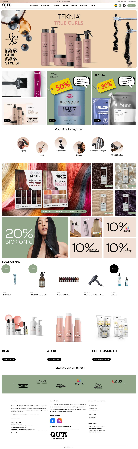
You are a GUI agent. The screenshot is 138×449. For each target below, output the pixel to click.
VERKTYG (65, 5)
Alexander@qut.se (15, 432)
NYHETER (93, 5)
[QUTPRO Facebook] (52, 423)
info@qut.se (18, 422)
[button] (13, 149)
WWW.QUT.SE (74, 430)
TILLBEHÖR (56, 5)
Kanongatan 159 (95, 408)
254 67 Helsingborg (93, 410)
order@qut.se (31, 429)
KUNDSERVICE (15, 419)
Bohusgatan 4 (92, 417)
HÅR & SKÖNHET (45, 5)
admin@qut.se (23, 427)
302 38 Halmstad (93, 419)
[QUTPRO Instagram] (59, 423)
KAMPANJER (83, 5)
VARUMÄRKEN (34, 5)
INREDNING (74, 5)
